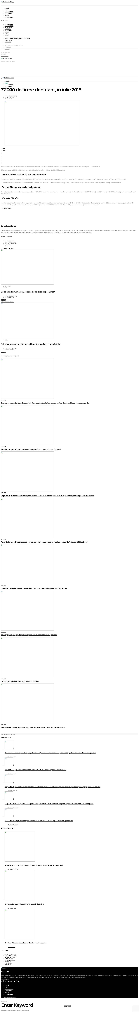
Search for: (4, 1001)
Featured (8, 27)
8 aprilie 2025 (12, 756)
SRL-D (6, 245)
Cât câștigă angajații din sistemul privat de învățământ (20, 681)
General (8, 29)
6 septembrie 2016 (9, 349)
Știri (6, 10)
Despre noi (9, 40)
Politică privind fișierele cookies (17, 38)
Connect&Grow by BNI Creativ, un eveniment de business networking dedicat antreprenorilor (34, 588)
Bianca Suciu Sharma (11, 96)
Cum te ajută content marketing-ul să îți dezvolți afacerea (25, 943)
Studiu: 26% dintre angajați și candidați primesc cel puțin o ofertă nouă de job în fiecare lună (33, 727)
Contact (8, 42)
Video (7, 15)
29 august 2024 (12, 908)
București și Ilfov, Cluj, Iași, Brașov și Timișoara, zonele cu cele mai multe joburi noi (29, 635)
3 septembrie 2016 (9, 97)
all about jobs (9, 241)
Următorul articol (7, 302)
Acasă (7, 8)
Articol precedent (7, 248)
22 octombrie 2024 (13, 869)
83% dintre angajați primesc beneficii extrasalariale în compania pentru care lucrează (31, 449)
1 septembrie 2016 (9, 297)
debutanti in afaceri (10, 243)
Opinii (7, 32)
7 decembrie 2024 (13, 790)
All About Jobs (10, 981)
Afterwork (9, 17)
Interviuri (8, 13)
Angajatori (9, 12)
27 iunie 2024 (11, 947)
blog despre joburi (10, 242)
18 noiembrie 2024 (13, 807)
